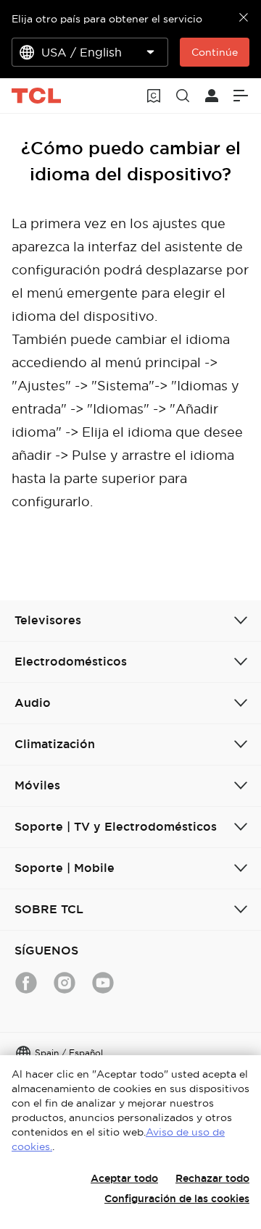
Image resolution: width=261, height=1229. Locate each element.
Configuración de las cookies (176, 1198)
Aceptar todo (124, 1178)
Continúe (214, 52)
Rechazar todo (212, 1178)
